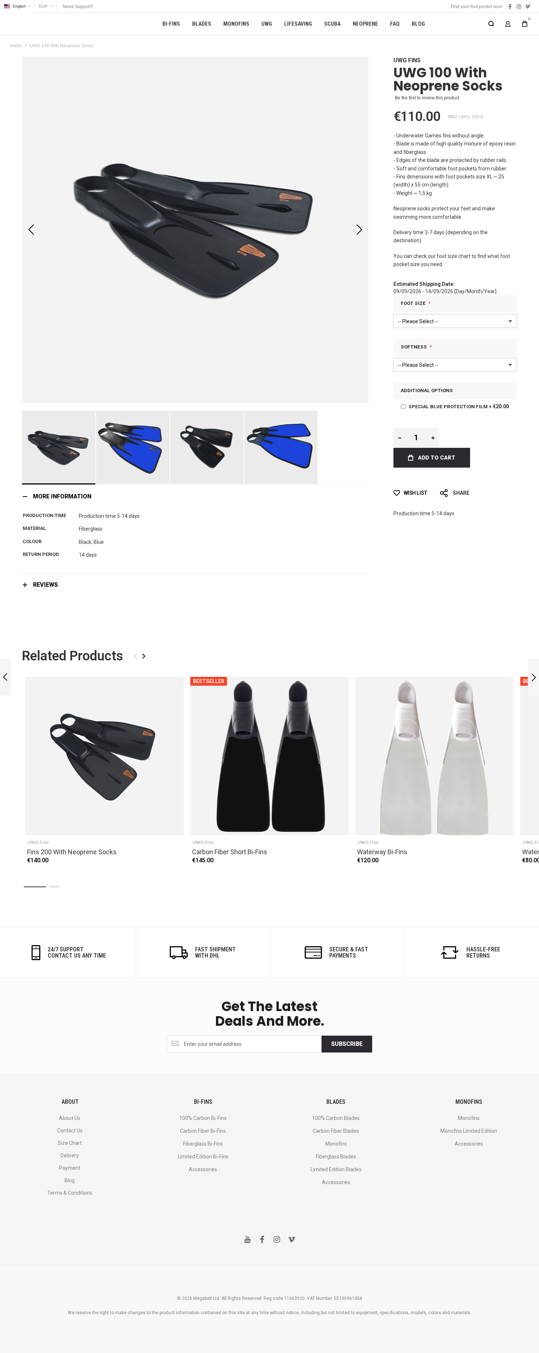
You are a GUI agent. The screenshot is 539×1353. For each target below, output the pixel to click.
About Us (69, 1118)
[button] (17, 6)
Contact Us (69, 1130)
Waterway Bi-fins (434, 756)
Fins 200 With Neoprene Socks (104, 756)
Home (16, 45)
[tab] (195, 496)
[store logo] (51, 24)
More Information (62, 496)
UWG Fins (407, 60)
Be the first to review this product (427, 97)
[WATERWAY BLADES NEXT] (533, 677)
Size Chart (70, 1143)
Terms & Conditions (69, 1193)
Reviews (45, 584)
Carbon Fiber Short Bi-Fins (269, 756)
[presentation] (144, 656)
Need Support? (78, 6)
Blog (70, 1180)
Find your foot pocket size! (476, 6)
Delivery (69, 1155)
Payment (69, 1168)
